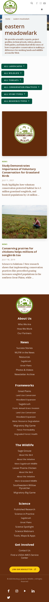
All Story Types (13, 94)
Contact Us (24, 550)
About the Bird (26, 455)
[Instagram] (40, 3)
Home (7, 19)
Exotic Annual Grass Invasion (26, 408)
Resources (24, 356)
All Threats (11, 80)
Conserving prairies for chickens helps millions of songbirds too (19, 251)
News (24, 342)
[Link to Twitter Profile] (9, 598)
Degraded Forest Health (25, 434)
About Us (24, 318)
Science (24, 503)
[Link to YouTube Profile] (44, 3)
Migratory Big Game (25, 425)
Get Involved (24, 544)
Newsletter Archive (25, 374)
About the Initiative (26, 459)
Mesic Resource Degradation (25, 421)
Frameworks (24, 385)
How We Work (24, 328)
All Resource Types (16, 101)
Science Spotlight (24, 526)
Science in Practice (24, 513)
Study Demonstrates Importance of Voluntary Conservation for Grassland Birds (20, 171)
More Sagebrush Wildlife (26, 463)
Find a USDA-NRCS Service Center (25, 556)
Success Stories (24, 348)
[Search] (31, 3)
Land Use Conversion (26, 395)
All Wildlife (12, 73)
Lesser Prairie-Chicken (24, 468)
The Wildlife (24, 445)
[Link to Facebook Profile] (37, 3)
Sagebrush (26, 361)
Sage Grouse (24, 450)
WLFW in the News (24, 352)
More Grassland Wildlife (26, 480)
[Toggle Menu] (42, 9)
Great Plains (26, 365)
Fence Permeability (26, 429)
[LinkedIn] (33, 592)
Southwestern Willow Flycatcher (24, 487)
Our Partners (24, 333)
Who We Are (24, 324)
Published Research (24, 509)
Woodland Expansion (26, 399)
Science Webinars (24, 531)
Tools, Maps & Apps (24, 535)
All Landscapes (13, 66)
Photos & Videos (24, 369)
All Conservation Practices (21, 87)
